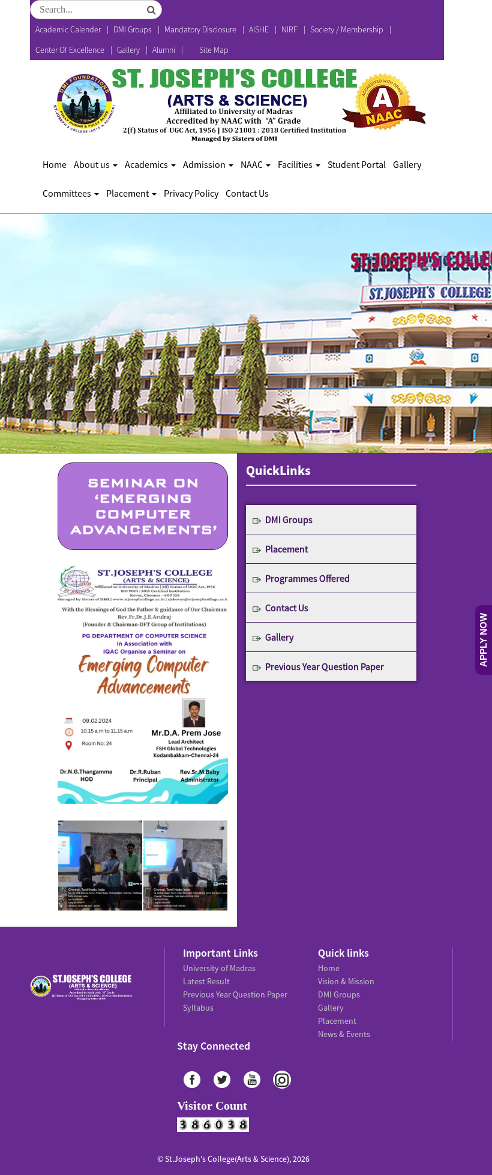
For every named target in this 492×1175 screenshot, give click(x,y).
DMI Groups (132, 29)
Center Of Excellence (69, 49)
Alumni (163, 49)
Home (55, 164)
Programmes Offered (307, 578)
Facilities (296, 164)
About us (93, 164)
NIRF (289, 29)
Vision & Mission (346, 981)
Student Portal (357, 164)
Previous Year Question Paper (324, 666)
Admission (205, 164)
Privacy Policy (191, 193)
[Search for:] (96, 9)
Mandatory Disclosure (200, 29)
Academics (147, 164)
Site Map (214, 49)
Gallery (128, 49)
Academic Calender (68, 29)
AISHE (259, 29)
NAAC (253, 164)
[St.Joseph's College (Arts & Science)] (237, 105)
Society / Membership (346, 29)
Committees (68, 193)
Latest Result (206, 981)
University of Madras (219, 968)
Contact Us (247, 193)
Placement (128, 193)
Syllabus (198, 1007)
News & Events (344, 1034)
